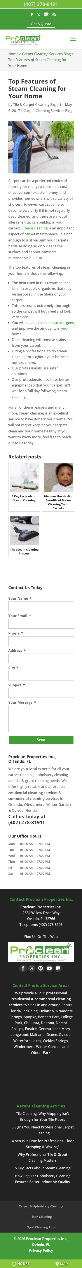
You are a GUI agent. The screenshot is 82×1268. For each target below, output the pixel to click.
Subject (16, 685)
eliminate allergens (58, 322)
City (13, 668)
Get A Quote (41, 23)
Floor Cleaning (41, 1217)
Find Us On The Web (41, 936)
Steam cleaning (35, 228)
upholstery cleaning (51, 774)
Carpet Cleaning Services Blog (48, 110)
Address (17, 650)
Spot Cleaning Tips (41, 1227)
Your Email (19, 616)
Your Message (22, 702)
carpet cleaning (21, 774)
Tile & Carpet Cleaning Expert (37, 104)
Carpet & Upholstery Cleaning (41, 1206)
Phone (15, 633)
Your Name (20, 598)
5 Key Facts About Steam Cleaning (42, 1168)
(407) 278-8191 (41, 4)
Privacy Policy (41, 1250)
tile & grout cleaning (32, 780)
